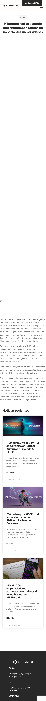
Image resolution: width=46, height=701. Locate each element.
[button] (41, 8)
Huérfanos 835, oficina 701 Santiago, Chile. (21, 675)
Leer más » (10, 472)
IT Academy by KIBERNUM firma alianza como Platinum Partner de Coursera (22, 519)
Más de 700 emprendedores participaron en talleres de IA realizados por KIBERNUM (22, 591)
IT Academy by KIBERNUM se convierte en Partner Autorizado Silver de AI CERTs (22, 447)
